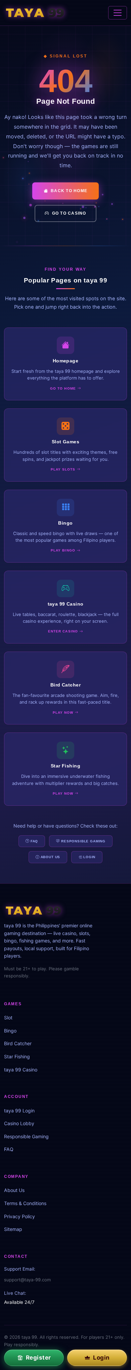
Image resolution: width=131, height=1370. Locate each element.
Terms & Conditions (25, 1203)
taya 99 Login (19, 1110)
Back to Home (69, 190)
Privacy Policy (19, 1216)
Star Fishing (17, 1056)
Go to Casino (69, 213)
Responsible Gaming (83, 841)
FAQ (34, 841)
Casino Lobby (19, 1123)
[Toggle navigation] (117, 12)
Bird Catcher (18, 1043)
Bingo (10, 1030)
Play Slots (64, 469)
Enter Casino (63, 631)
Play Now (64, 712)
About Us (50, 857)
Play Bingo (63, 550)
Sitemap (13, 1229)
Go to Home (63, 388)
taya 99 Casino (20, 1069)
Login (89, 857)
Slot (8, 1017)
